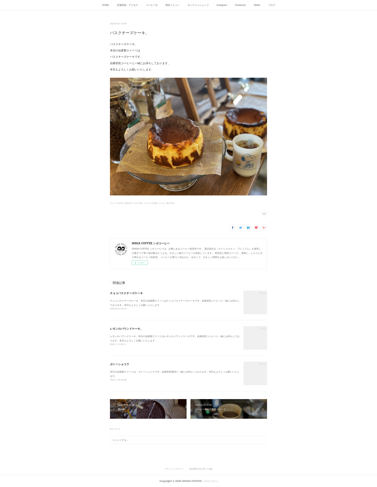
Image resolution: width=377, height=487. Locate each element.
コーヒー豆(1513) (166, 203)
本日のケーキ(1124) (134, 203)
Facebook (240, 4)
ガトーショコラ (119, 364)
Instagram (222, 4)
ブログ (271, 4)
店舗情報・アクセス (127, 4)
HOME (105, 4)
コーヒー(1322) (150, 203)
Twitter (256, 4)
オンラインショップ (198, 4)
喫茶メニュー (173, 4)
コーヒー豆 (152, 4)
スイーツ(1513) (117, 203)
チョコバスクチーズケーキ (126, 293)
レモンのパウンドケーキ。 (126, 328)
